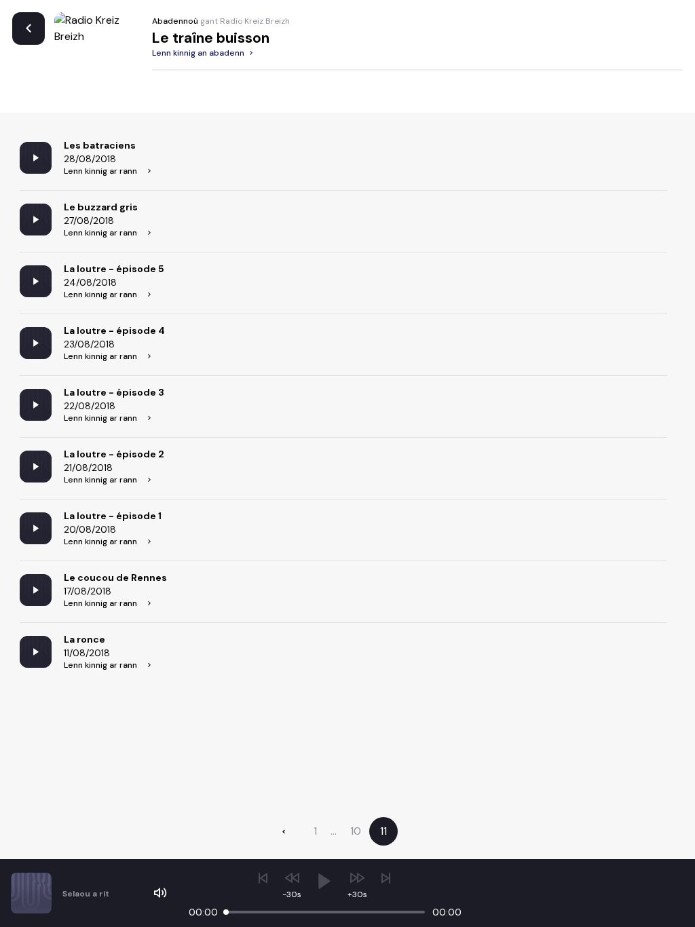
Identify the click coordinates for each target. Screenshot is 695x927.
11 (383, 831)
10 (355, 831)
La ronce (84, 639)
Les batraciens (100, 145)
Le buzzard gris (101, 207)
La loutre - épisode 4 (114, 330)
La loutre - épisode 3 (114, 392)
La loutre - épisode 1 (113, 516)
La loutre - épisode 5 (114, 269)
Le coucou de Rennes (115, 577)
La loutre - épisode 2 (114, 454)
